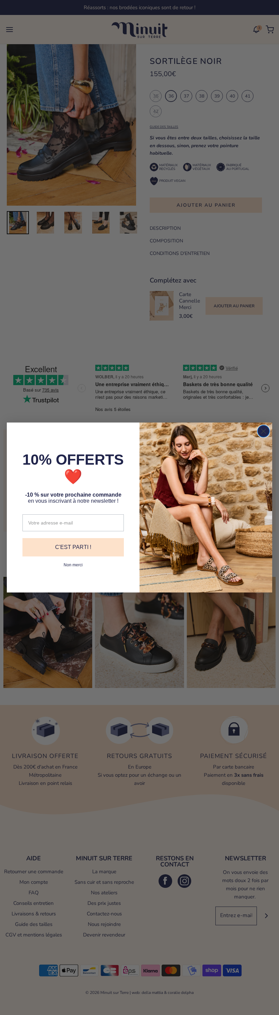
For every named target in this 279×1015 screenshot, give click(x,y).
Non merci (73, 565)
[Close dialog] (263, 431)
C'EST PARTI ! (73, 547)
